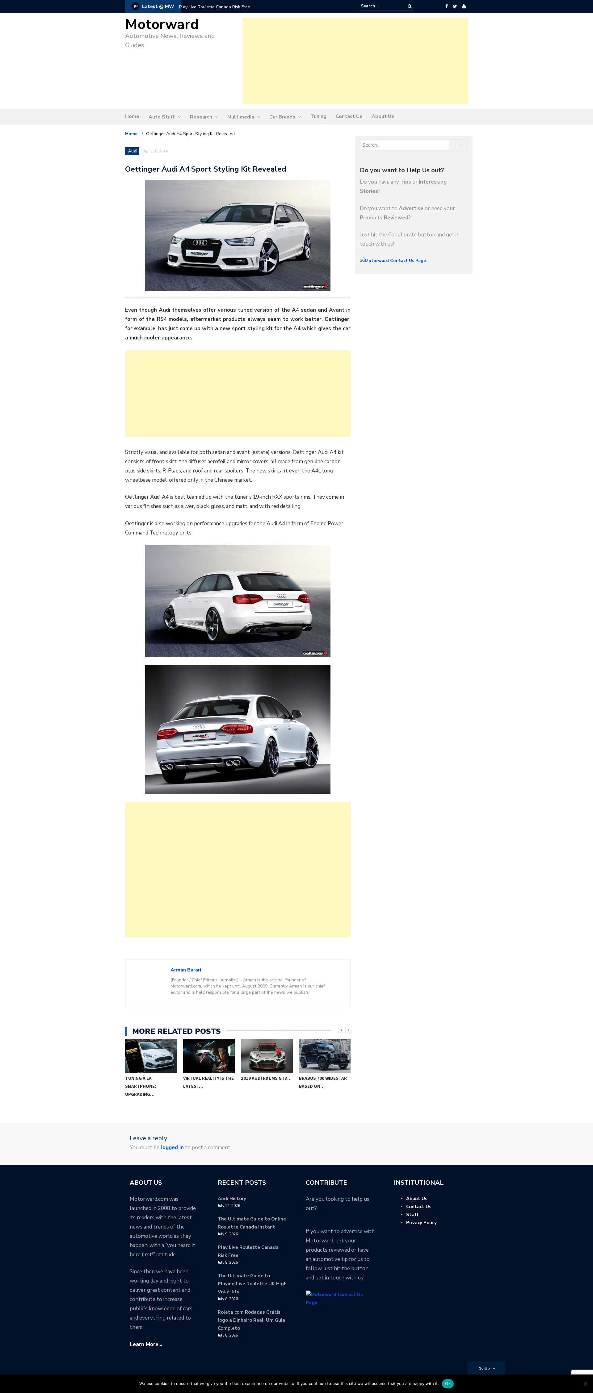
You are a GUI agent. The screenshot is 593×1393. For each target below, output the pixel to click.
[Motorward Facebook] (446, 6)
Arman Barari (185, 970)
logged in (172, 1147)
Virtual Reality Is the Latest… (150, 1082)
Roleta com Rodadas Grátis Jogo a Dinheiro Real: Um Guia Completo (251, 1320)
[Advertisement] (355, 61)
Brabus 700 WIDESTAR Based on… (265, 1082)
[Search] (409, 6)
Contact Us (349, 116)
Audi (132, 151)
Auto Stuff (162, 117)
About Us (383, 116)
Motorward (162, 24)
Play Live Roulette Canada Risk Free (214, 7)
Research (201, 117)
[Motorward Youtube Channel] (464, 6)
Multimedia (240, 117)
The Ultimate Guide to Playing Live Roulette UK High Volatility (252, 1284)
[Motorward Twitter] (455, 6)
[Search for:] (379, 6)
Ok (448, 1383)
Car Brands (282, 117)
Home (132, 116)
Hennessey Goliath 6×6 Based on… (321, 1082)
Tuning (318, 116)
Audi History (232, 1198)
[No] (585, 1384)
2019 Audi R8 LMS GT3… (208, 1078)
